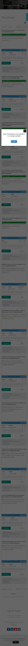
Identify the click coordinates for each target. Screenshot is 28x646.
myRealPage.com (16, 635)
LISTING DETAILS (6, 63)
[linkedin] (12, 629)
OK (16, 642)
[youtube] (16, 629)
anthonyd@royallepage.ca (14, 617)
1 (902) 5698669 (5, 70)
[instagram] (19, 629)
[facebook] (8, 629)
